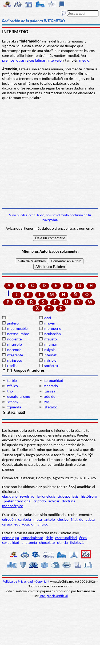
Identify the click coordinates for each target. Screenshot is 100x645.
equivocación (24, 525)
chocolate (47, 543)
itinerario (50, 386)
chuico (43, 525)
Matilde (77, 520)
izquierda (13, 407)
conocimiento (32, 538)
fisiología (77, 543)
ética (83, 538)
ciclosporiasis (68, 497)
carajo (7, 525)
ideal (47, 318)
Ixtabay (12, 402)
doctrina (68, 501)
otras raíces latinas (31, 61)
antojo (49, 520)
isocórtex (50, 366)
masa (37, 520)
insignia (49, 350)
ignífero (12, 324)
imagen (49, 324)
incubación (52, 334)
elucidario (10, 497)
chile (49, 538)
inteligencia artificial (53, 596)
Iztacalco (50, 407)
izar (46, 402)
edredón (9, 520)
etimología (10, 538)
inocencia (13, 350)
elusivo (63, 520)
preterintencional (17, 501)
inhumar (50, 345)
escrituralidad (66, 538)
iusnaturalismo (18, 397)
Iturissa (49, 392)
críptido (40, 501)
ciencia (62, 543)
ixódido (49, 397)
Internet (50, 355)
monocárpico (12, 506)
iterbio (11, 381)
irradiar (12, 366)
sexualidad (10, 543)
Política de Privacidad (18, 581)
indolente (14, 339)
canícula (24, 520)
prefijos (8, 61)
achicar (53, 501)
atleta (90, 520)
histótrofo (89, 497)
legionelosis (46, 497)
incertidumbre (17, 334)
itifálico (12, 386)
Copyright (42, 581)
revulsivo (27, 497)
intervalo (54, 61)
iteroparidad (53, 381)
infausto (50, 339)
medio (84, 61)
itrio (9, 392)
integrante (14, 355)
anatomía (29, 543)
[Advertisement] (50, 154)
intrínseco (14, 361)
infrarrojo (14, 345)
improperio (52, 329)
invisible (49, 361)
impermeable (16, 329)
